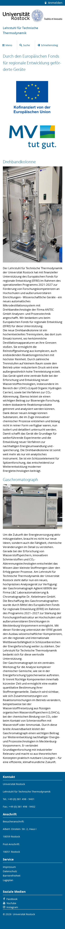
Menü (9, 45)
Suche (26, 45)
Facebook (12, 899)
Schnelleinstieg (49, 45)
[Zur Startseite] (32, 15)
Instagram (12, 907)
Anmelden (54, 3)
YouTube (11, 903)
